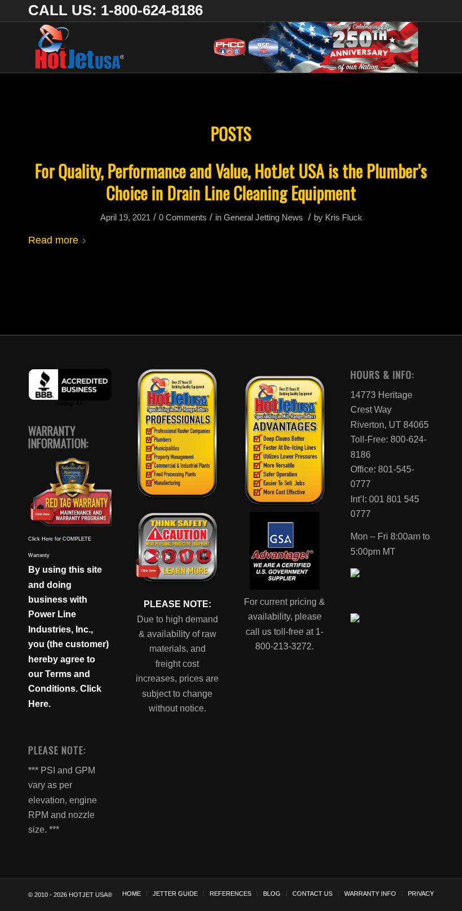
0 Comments (183, 217)
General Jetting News (263, 217)
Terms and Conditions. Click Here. (64, 689)
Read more (53, 240)
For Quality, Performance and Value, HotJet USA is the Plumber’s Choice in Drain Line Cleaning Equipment (231, 181)
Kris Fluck (343, 217)
